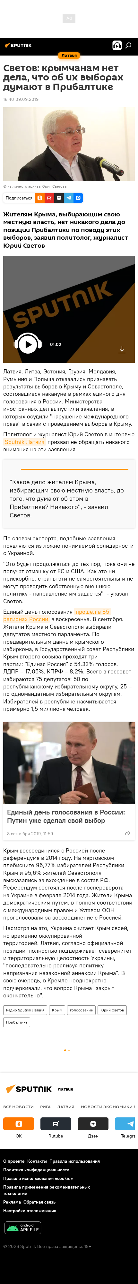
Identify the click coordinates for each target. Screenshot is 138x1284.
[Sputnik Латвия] (19, 48)
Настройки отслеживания (29, 1210)
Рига (45, 1106)
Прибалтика (16, 1022)
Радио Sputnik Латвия (25, 1010)
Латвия (65, 1106)
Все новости (18, 1106)
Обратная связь (39, 1202)
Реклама (12, 1202)
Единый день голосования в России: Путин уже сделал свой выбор (66, 816)
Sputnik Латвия (24, 442)
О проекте (14, 1161)
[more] (127, 833)
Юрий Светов (112, 1010)
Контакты (37, 1161)
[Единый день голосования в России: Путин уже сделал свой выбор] (69, 763)
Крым (57, 1010)
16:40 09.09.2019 (21, 99)
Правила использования (74, 1161)
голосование (81, 1010)
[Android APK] (23, 1228)
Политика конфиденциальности (36, 1170)
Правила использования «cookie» (38, 1178)
